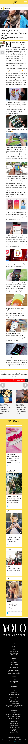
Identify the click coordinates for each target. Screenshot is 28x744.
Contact (18, 737)
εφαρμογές (18, 373)
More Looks (14, 664)
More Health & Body (14, 673)
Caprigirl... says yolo (14, 727)
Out (14, 688)
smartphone (12, 373)
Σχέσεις (14, 647)
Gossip (14, 679)
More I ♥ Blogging (14, 730)
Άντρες (14, 646)
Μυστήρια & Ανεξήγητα (14, 716)
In (14, 690)
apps (23, 373)
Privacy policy (11, 737)
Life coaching (7, 8)
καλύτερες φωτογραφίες (21, 374)
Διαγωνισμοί (14, 653)
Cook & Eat (14, 692)
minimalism (4, 376)
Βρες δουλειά (14, 701)
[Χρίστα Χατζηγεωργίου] (2, 42)
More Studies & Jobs (14, 706)
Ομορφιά (14, 662)
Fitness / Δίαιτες (14, 670)
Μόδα (14, 660)
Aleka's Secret (14, 732)
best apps (10, 376)
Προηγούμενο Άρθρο (4, 389)
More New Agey (14, 718)
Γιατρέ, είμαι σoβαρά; (14, 671)
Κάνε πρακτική (14, 703)
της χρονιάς (16, 376)
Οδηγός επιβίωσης (14, 699)
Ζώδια (14, 712)
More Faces (14, 682)
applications (4, 374)
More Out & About (14, 694)
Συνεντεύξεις (14, 681)
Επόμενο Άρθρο (25, 389)
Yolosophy (14, 729)
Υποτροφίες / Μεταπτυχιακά (14, 705)
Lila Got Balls (14, 723)
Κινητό (2, 373)
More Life (14, 655)
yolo (7, 373)
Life (2, 8)
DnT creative (22, 739)
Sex (14, 649)
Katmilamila (14, 725)
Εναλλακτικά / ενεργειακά (14, 714)
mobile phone (11, 374)
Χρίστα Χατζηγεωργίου (3, 47)
